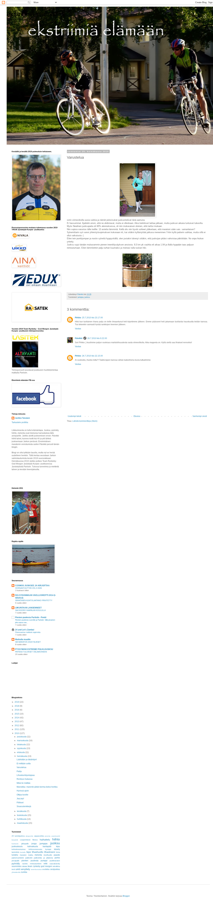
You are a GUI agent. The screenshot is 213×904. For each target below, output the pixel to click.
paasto (57, 855)
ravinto (25, 864)
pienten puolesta (29, 860)
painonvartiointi (18, 858)
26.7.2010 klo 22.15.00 (92, 356)
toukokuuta (22, 815)
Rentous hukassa (24, 779)
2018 (17, 706)
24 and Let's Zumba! (24, 630)
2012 (17, 725)
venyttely (25, 869)
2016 (17, 710)
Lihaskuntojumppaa (26, 775)
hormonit (15, 844)
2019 (17, 702)
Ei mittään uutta (24, 763)
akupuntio (29, 836)
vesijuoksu (55, 869)
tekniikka (56, 866)
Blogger (126, 896)
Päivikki (78, 338)
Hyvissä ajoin (23, 791)
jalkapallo (25, 844)
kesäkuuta (22, 811)
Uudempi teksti (74, 416)
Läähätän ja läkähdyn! (27, 759)
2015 (17, 714)
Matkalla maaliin (22, 639)
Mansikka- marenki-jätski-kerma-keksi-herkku (37, 787)
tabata (24, 866)
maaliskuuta (22, 823)
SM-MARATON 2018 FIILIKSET (28, 642)
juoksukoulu (17, 846)
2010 (17, 733)
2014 (17, 717)
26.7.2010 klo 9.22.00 (97, 338)
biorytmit (15, 840)
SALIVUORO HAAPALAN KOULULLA (30, 610)
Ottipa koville (22, 795)
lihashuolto (37, 852)
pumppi (44, 860)
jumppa (81, 297)
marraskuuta (23, 740)
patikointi (28, 858)
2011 (17, 729)
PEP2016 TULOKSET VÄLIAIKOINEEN (31, 652)
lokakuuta (21, 744)
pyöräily (16, 863)
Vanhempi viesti (200, 416)
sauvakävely (55, 864)
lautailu (23, 852)
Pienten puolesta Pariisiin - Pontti (30, 617)
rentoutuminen (35, 864)
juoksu (87, 297)
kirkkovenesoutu (35, 849)
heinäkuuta (22, 756)
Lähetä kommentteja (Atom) (84, 421)
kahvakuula (32, 846)
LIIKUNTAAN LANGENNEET (28, 608)
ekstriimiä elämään (34, 14)
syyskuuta (21, 748)
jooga (34, 843)
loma (58, 852)
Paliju (19, 771)
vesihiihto (46, 869)
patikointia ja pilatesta (43, 858)
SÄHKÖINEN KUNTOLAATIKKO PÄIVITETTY (33, 600)
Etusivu (137, 416)
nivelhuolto (48, 855)
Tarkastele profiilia (20, 422)
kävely (57, 849)
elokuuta (21, 752)
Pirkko (78, 317)
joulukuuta (22, 737)
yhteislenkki (16, 872)
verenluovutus (36, 869)
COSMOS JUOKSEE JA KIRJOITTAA (32, 585)
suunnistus (16, 866)
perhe (57, 858)
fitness (35, 840)
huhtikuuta (22, 819)
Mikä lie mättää (23, 783)
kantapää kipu (51, 846)
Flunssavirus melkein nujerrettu (27, 632)
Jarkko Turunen (22, 418)
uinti (18, 869)
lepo (28, 852)
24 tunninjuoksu (18, 836)
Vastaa (78, 328)
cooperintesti (25, 840)
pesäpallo (15, 861)
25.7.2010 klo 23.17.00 (92, 317)
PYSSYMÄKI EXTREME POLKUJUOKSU (34, 649)
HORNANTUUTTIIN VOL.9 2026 (28, 588)
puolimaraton (55, 861)
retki (45, 863)
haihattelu (45, 839)
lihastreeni (49, 852)
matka (30, 855)
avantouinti (55, 836)
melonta (38, 855)
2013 (17, 721)
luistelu (15, 855)
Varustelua (21, 767)
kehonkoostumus (19, 849)
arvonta (47, 836)
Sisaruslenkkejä (24, 806)
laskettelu (15, 852)
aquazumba (39, 836)
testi (13, 869)
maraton (23, 855)
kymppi (48, 849)
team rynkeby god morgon (40, 866)
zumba (24, 872)
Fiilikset (20, 802)
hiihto (56, 839)
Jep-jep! (20, 798)
